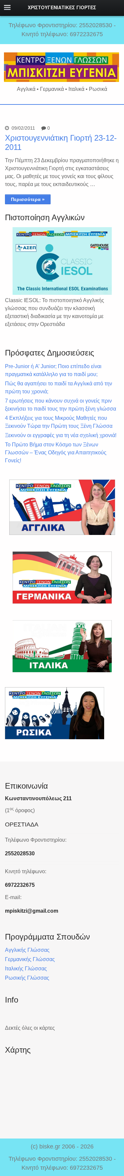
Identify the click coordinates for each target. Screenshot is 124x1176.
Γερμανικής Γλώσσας (30, 959)
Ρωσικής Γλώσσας (27, 978)
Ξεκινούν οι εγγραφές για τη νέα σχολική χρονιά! (60, 435)
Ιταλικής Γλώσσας (26, 968)
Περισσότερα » (28, 199)
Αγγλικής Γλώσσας (27, 950)
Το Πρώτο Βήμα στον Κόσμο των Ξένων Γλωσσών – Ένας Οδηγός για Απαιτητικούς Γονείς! (55, 452)
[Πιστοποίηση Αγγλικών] (62, 261)
